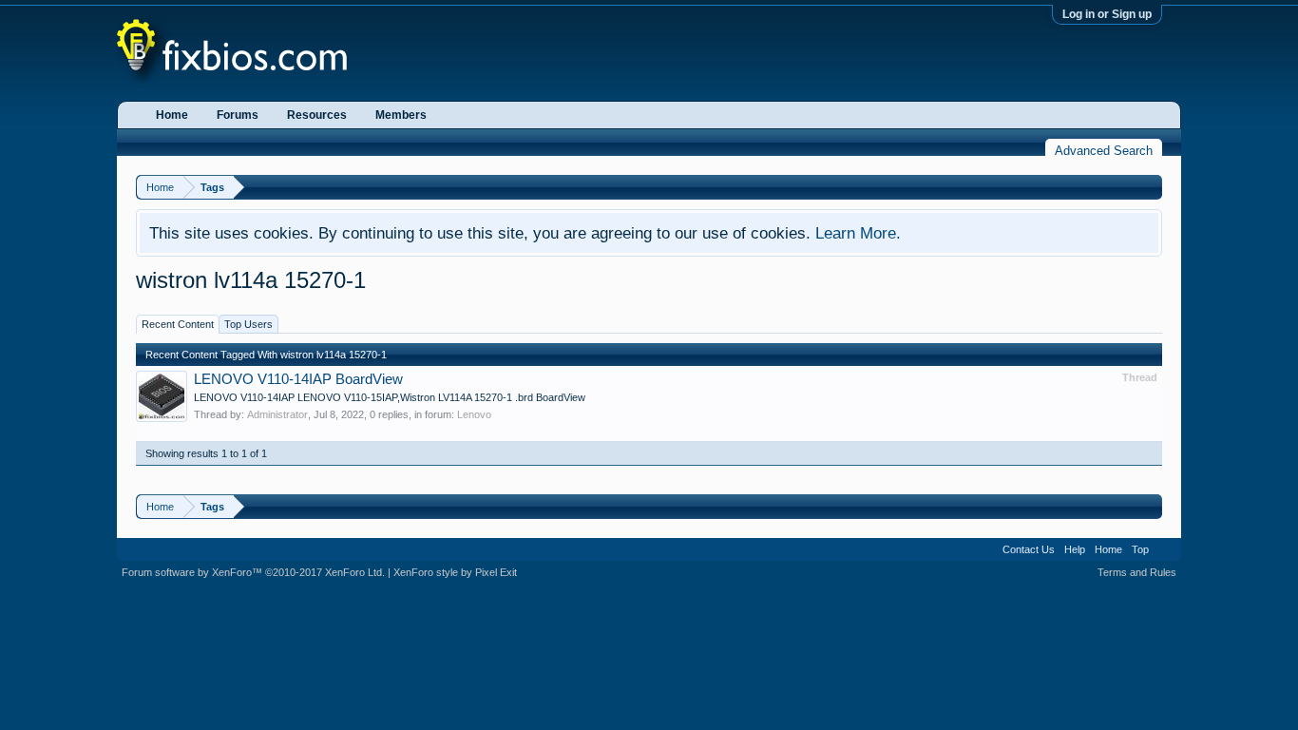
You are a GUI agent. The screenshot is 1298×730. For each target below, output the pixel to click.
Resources (317, 115)
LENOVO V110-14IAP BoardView (298, 379)
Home (172, 115)
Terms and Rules (1137, 572)
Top (1140, 549)
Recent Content (178, 324)
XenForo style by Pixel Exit (455, 572)
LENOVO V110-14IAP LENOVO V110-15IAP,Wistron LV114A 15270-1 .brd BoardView (389, 397)
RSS (1165, 549)
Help (1074, 549)
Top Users (248, 324)
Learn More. (858, 232)
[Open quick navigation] (1150, 187)
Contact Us (1028, 549)
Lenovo (474, 414)
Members (401, 115)
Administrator (277, 414)
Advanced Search (1104, 151)
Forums (237, 115)
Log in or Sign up (1107, 14)
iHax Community (649, 543)
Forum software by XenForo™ (253, 572)
